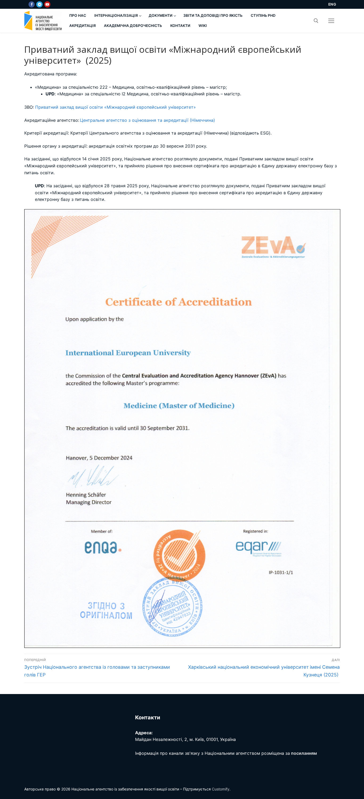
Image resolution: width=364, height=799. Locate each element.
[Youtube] (47, 4)
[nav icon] (331, 20)
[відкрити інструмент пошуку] (316, 20)
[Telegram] (39, 4)
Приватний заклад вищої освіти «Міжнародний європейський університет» (115, 107)
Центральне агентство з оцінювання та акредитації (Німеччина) (147, 120)
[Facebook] (32, 4)
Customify (220, 789)
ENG (332, 4)
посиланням (304, 753)
